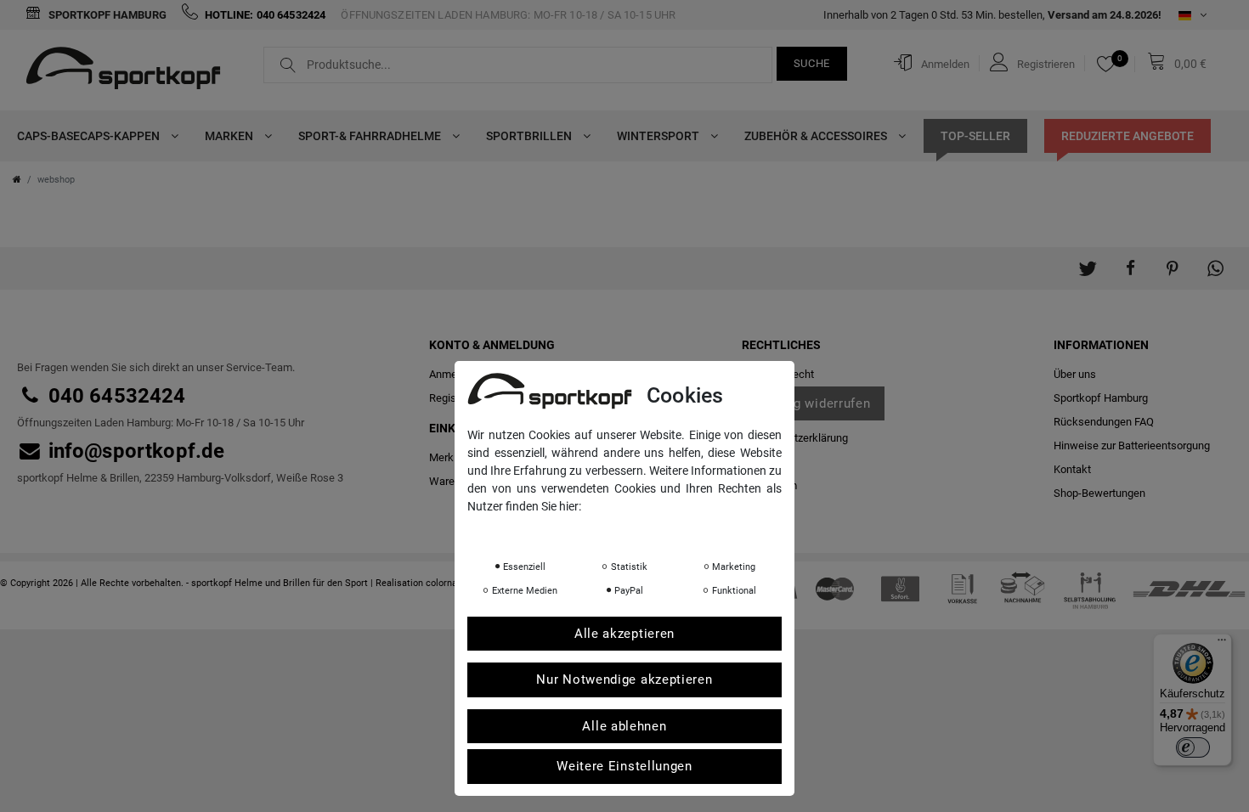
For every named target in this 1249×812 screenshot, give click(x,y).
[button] (1087, 260)
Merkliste (451, 457)
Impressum (637, 530)
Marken (230, 136)
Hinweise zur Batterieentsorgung (1132, 445)
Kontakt (1072, 469)
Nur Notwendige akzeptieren (624, 679)
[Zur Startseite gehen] (17, 179)
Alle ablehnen (624, 726)
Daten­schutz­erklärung (795, 437)
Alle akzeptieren (624, 633)
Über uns (1075, 374)
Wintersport (659, 136)
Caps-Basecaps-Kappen (89, 136)
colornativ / (450, 583)
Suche (812, 63)
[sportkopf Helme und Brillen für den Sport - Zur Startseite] (129, 70)
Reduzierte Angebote (1127, 136)
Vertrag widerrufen (813, 403)
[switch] (1193, 747)
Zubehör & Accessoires (817, 136)
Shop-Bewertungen (1099, 493)
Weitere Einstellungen (624, 766)
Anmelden (453, 374)
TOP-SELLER (975, 136)
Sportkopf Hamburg (106, 14)
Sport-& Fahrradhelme (371, 136)
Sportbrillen (530, 136)
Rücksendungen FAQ (1104, 421)
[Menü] (1222, 644)
